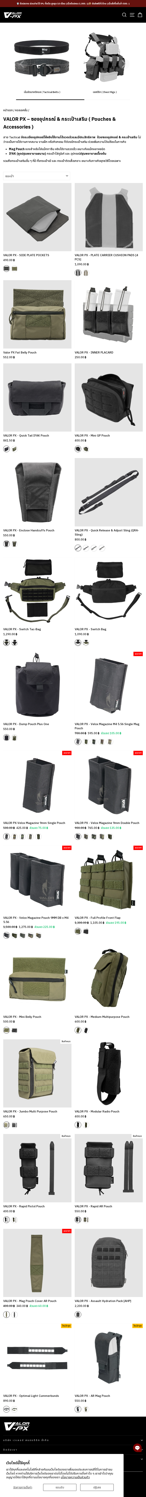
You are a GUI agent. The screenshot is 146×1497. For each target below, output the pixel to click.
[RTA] (94, 548)
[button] (137, 1447)
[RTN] (102, 548)
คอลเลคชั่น (21, 110)
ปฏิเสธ (97, 1487)
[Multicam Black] (86, 548)
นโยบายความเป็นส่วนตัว (75, 1477)
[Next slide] (124, 64)
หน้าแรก (8, 110)
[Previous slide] (22, 64)
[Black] (6, 268)
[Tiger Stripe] (110, 742)
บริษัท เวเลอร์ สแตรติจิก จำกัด (26, 1440)
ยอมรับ (60, 1487)
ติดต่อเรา (10, 1449)
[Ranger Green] (14, 268)
